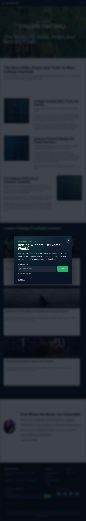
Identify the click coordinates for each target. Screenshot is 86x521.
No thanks (21, 279)
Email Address (23, 264)
